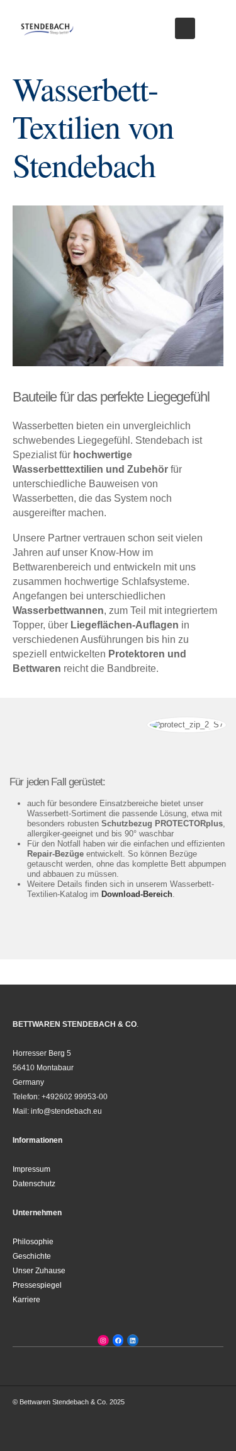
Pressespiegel (37, 1285)
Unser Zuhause (39, 1270)
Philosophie (33, 1241)
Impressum (31, 1169)
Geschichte (32, 1256)
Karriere (26, 1299)
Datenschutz (34, 1183)
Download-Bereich (135, 894)
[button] (185, 28)
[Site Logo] (47, 28)
